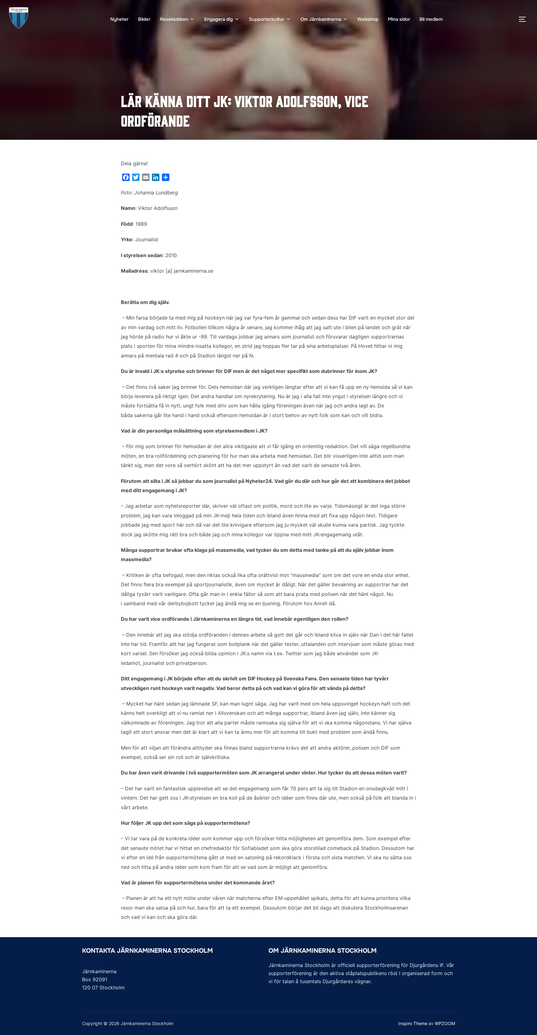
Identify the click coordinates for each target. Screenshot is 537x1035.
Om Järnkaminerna (321, 19)
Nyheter (119, 19)
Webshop (368, 19)
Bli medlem (431, 19)
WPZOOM (445, 1023)
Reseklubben (174, 19)
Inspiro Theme (412, 1023)
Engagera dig (218, 19)
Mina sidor (399, 19)
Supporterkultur (266, 19)
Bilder (144, 19)
